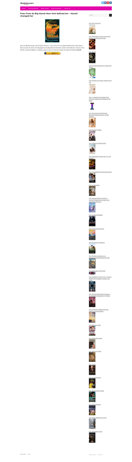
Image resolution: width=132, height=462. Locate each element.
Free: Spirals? (92, 52)
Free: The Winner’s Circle (95, 431)
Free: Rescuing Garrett (95, 404)
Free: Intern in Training (95, 130)
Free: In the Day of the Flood (96, 228)
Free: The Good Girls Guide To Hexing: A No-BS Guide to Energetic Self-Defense (99, 295)
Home (23, 8)
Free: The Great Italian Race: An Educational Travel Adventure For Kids (99, 256)
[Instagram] (110, 3)
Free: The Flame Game (95, 377)
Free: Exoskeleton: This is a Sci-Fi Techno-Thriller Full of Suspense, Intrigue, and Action (100, 278)
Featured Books (33, 8)
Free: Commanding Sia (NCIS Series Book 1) (100, 172)
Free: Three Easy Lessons (95, 338)
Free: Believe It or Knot (95, 351)
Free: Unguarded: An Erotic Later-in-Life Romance (100, 157)
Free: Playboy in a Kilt (95, 325)
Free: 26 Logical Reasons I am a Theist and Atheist (100, 66)
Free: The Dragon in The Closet (97, 271)
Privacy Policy (92, 454)
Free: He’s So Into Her (95, 23)
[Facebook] (105, 3)
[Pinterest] (108, 3)
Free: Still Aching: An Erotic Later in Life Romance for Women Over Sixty (99, 37)
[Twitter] (102, 3)
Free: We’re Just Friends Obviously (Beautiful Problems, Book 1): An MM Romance (99, 115)
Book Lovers (45, 8)
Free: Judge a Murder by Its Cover (97, 417)
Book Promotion (56, 8)
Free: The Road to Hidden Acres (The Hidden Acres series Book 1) (98, 310)
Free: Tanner (92, 364)
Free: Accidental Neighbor (96, 215)
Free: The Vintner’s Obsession (97, 242)
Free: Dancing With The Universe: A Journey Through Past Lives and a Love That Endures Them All (99, 200)
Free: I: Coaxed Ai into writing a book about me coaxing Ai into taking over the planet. (99, 99)
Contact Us (100, 454)
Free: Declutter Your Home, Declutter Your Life (100, 81)
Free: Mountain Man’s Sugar (96, 390)
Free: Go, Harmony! (94, 185)
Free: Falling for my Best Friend (97, 143)
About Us (67, 8)
